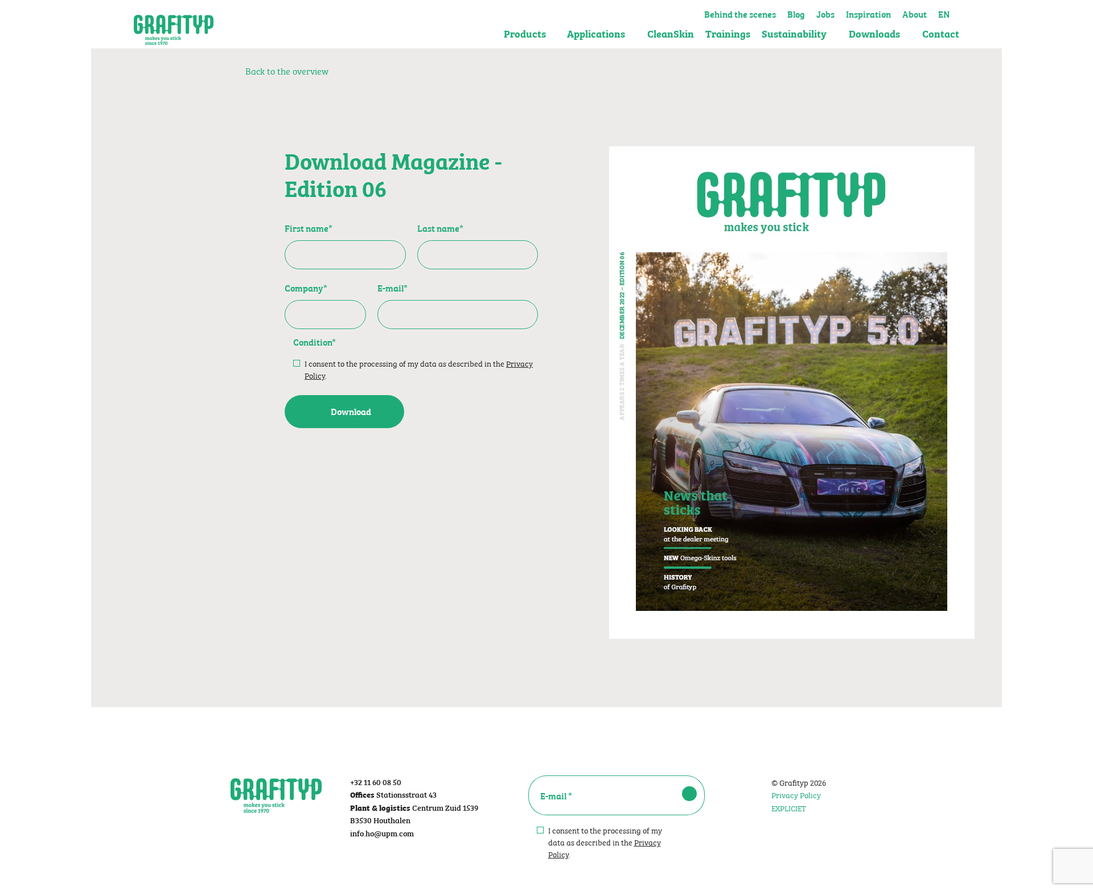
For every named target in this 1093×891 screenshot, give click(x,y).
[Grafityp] (173, 24)
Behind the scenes (740, 12)
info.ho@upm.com (382, 833)
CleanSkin (670, 33)
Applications (596, 33)
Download (351, 411)
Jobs (825, 12)
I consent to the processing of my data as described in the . (419, 369)
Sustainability (794, 33)
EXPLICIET (788, 807)
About (914, 12)
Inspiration (868, 12)
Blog (796, 12)
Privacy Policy (796, 794)
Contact (940, 33)
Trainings (727, 33)
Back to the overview (285, 70)
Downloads (874, 33)
